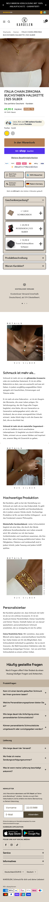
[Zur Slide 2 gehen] (24, 303)
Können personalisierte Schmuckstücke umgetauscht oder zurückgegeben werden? (23, 727)
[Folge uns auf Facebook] (6, 845)
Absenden (33, 814)
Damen (16, 32)
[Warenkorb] (44, 21)
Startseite (7, 32)
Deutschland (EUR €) (13, 872)
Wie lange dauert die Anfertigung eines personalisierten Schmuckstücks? (21, 716)
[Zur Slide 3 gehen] (26, 303)
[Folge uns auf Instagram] (11, 845)
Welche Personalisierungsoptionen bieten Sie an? (23, 704)
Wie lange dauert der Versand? (17, 748)
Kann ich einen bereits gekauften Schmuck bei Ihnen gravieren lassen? (22, 693)
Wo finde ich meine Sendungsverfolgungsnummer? (17, 758)
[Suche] (9, 22)
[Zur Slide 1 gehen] (22, 303)
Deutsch (30, 872)
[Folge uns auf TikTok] (17, 845)
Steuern (13, 112)
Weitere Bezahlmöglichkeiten (24, 157)
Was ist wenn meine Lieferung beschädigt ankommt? (22, 769)
